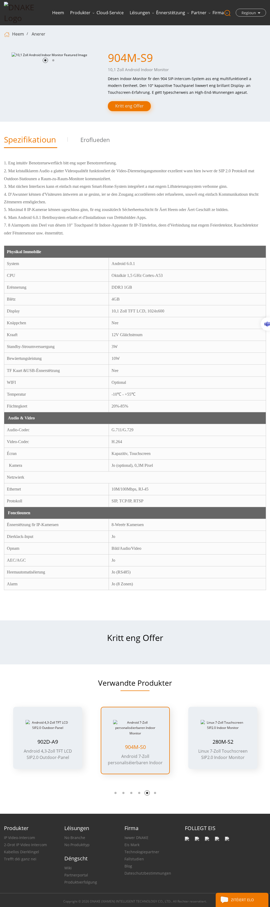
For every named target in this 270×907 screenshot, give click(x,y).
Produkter (80, 13)
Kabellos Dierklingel (21, 851)
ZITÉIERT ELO (242, 899)
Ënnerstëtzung (170, 13)
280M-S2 (223, 741)
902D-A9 (47, 741)
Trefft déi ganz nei (20, 858)
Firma (218, 13)
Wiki (68, 867)
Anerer (38, 34)
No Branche (74, 837)
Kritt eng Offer (129, 106)
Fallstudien (134, 858)
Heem (58, 13)
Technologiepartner (141, 851)
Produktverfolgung (80, 882)
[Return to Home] (7, 34)
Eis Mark (131, 844)
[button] (45, 60)
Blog (128, 866)
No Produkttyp (77, 844)
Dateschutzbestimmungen (147, 873)
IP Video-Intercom (19, 837)
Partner (198, 13)
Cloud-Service (110, 13)
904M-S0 (135, 747)
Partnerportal (76, 874)
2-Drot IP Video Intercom (25, 844)
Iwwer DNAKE (136, 837)
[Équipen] (265, 324)
